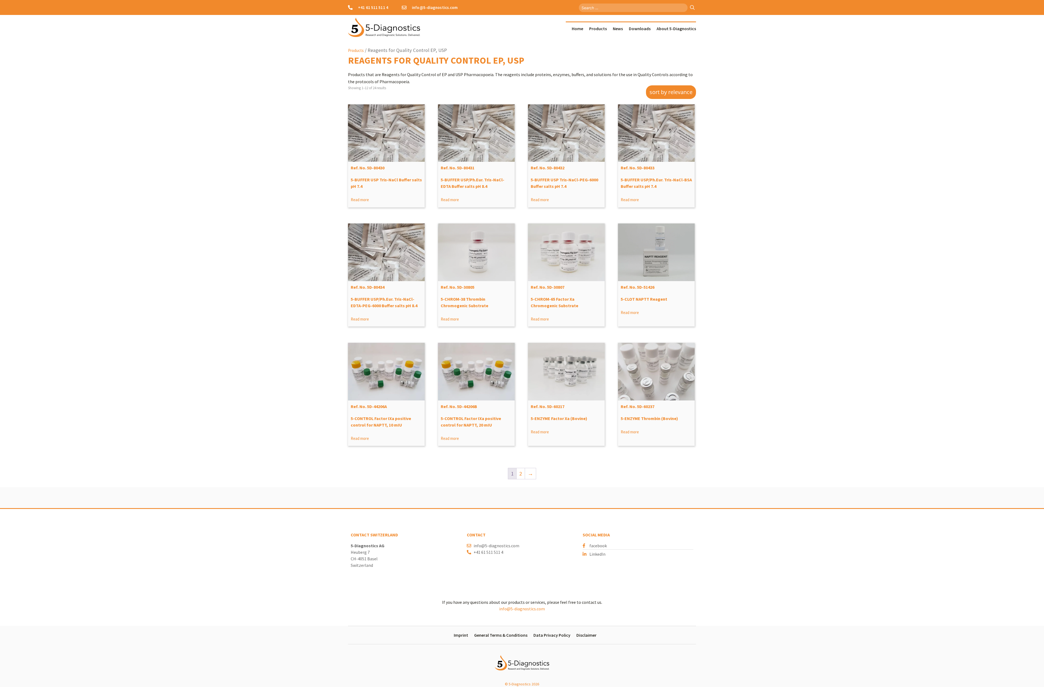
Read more (360, 200)
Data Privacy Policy (551, 635)
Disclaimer (586, 635)
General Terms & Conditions (500, 635)
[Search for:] (634, 7)
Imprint (461, 635)
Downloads (640, 28)
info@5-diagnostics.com (522, 608)
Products (598, 28)
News (618, 28)
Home (577, 28)
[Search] (692, 7)
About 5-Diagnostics (676, 28)
